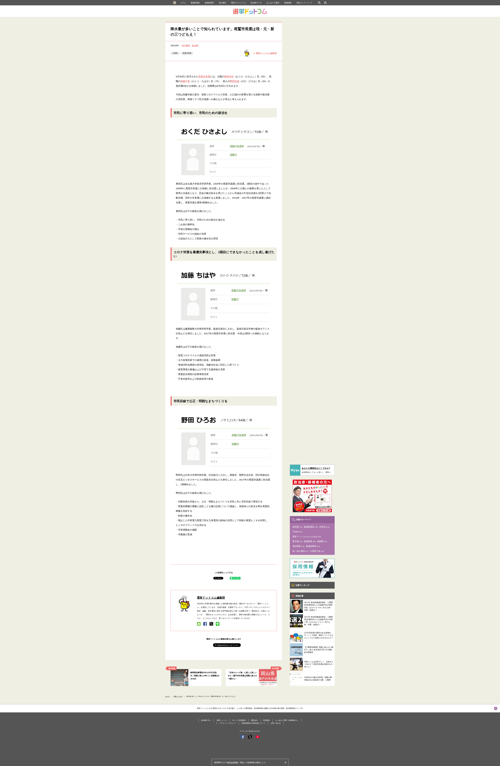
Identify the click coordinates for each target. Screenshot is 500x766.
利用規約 (266, 720)
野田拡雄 (234, 81)
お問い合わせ (276, 723)
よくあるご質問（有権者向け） (287, 720)
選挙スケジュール (238, 3)
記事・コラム (178, 696)
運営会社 (254, 720)
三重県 (175, 53)
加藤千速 (185, 81)
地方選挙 (222, 3)
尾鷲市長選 (187, 53)
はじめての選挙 (273, 3)
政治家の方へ (206, 720)
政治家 (195, 45)
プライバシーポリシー (227, 723)
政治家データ (256, 3)
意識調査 (288, 3)
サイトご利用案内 (239, 720)
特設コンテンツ (302, 3)
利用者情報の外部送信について (253, 723)
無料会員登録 (232, 762)
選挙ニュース (222, 720)
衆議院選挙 (195, 3)
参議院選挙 (209, 3)
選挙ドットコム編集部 (266, 53)
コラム (183, 3)
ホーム (167, 696)
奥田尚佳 (229, 76)
